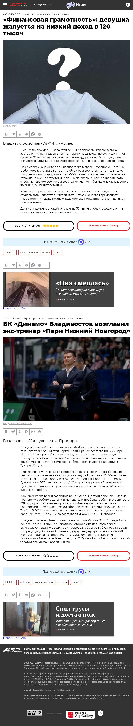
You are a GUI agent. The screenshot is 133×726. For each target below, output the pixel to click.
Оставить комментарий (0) (103, 226)
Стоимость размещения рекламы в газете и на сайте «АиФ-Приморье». (87, 649)
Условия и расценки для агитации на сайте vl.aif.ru (53, 653)
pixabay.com (9, 126)
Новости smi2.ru (14, 308)
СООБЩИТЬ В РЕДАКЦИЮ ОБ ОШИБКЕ (103, 653)
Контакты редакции (35, 649)
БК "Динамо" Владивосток (17, 423)
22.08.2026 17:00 (11, 318)
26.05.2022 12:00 (11, 14)
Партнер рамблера (54, 713)
